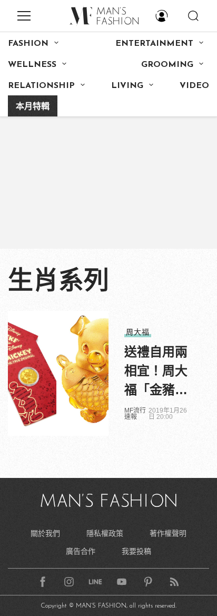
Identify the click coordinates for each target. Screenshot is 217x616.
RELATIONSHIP (41, 86)
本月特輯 (33, 107)
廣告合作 (80, 551)
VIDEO (194, 86)
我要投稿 (136, 551)
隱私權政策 (104, 533)
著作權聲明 (168, 533)
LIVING (127, 86)
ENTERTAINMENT (154, 44)
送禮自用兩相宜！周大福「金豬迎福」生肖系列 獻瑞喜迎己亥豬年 (157, 372)
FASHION (28, 44)
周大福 (138, 332)
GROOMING (167, 65)
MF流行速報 (135, 414)
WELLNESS (32, 65)
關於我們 (45, 533)
